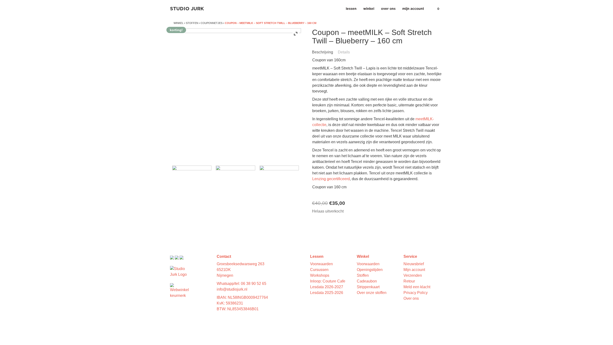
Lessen (351, 9)
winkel (178, 23)
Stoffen (192, 23)
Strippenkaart (368, 287)
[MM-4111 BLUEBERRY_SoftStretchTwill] (191, 185)
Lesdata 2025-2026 (326, 293)
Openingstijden (370, 270)
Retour (409, 281)
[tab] (324, 52)
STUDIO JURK (187, 8)
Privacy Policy (415, 293)
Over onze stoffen (371, 293)
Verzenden (412, 275)
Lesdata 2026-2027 (326, 287)
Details (344, 52)
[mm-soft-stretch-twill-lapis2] (279, 185)
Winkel (368, 9)
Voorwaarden (321, 264)
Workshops (319, 275)
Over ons (388, 9)
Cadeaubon (367, 281)
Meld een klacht (416, 287)
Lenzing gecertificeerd (331, 179)
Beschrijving (322, 52)
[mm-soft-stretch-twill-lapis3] (235, 185)
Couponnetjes (211, 23)
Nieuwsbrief (413, 264)
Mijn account (413, 9)
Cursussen (319, 270)
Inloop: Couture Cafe (327, 281)
